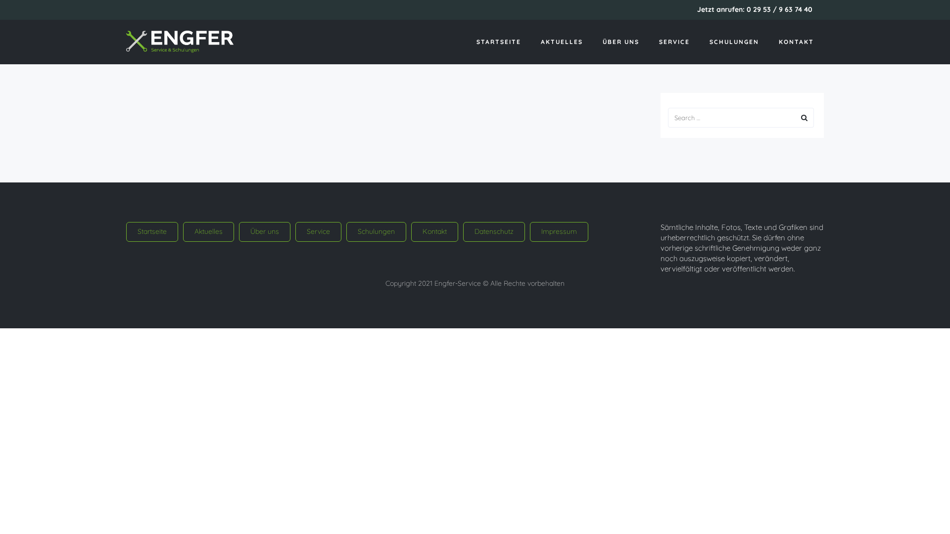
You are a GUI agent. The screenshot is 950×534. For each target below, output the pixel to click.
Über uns (621, 41)
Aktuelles (562, 41)
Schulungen (734, 41)
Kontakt (796, 41)
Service (674, 41)
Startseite (498, 41)
